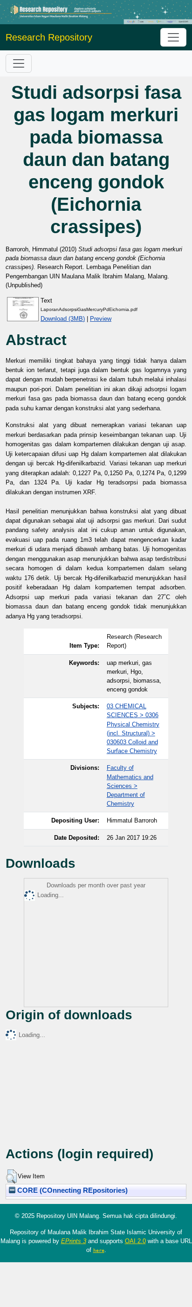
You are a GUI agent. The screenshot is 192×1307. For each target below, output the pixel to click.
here (98, 1250)
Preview (100, 318)
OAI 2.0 (135, 1241)
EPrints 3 (73, 1241)
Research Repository (49, 37)
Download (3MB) (63, 318)
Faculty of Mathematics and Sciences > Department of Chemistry (130, 785)
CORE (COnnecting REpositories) (71, 1190)
